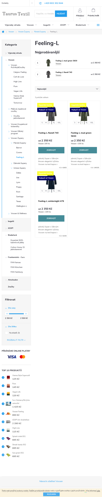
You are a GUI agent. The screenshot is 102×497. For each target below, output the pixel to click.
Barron (19, 147)
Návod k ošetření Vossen (51, 481)
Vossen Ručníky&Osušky (18, 66)
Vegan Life (18, 91)
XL (54, 122)
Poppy (19, 187)
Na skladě (14, 333)
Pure (15, 86)
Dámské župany (20, 163)
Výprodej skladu (15, 53)
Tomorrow (18, 103)
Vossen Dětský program (17, 132)
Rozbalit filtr (15, 340)
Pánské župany (20, 143)
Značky (11, 286)
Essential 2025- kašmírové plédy (17, 241)
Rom (18, 192)
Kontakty (5, 3)
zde (98, 491)
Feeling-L (20, 157)
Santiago (20, 196)
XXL (59, 122)
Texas (18, 201)
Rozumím (51, 494)
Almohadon (13, 280)
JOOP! (10, 228)
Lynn (18, 182)
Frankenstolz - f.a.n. (16, 257)
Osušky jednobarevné (19, 117)
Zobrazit (51, 150)
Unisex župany (20, 168)
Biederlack (12, 235)
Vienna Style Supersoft (19, 97)
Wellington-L (21, 206)
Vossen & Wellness (19, 213)
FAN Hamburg (17, 272)
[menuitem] (13, 25)
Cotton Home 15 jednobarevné (18, 248)
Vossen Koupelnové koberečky (19, 125)
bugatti (11, 221)
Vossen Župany (17, 138)
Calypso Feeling (20, 72)
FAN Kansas (16, 262)
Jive (17, 177)
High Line (18, 81)
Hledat (61, 13)
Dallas (18, 173)
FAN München (16, 267)
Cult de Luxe (19, 77)
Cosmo (19, 152)
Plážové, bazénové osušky (18, 110)
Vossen (11, 60)
